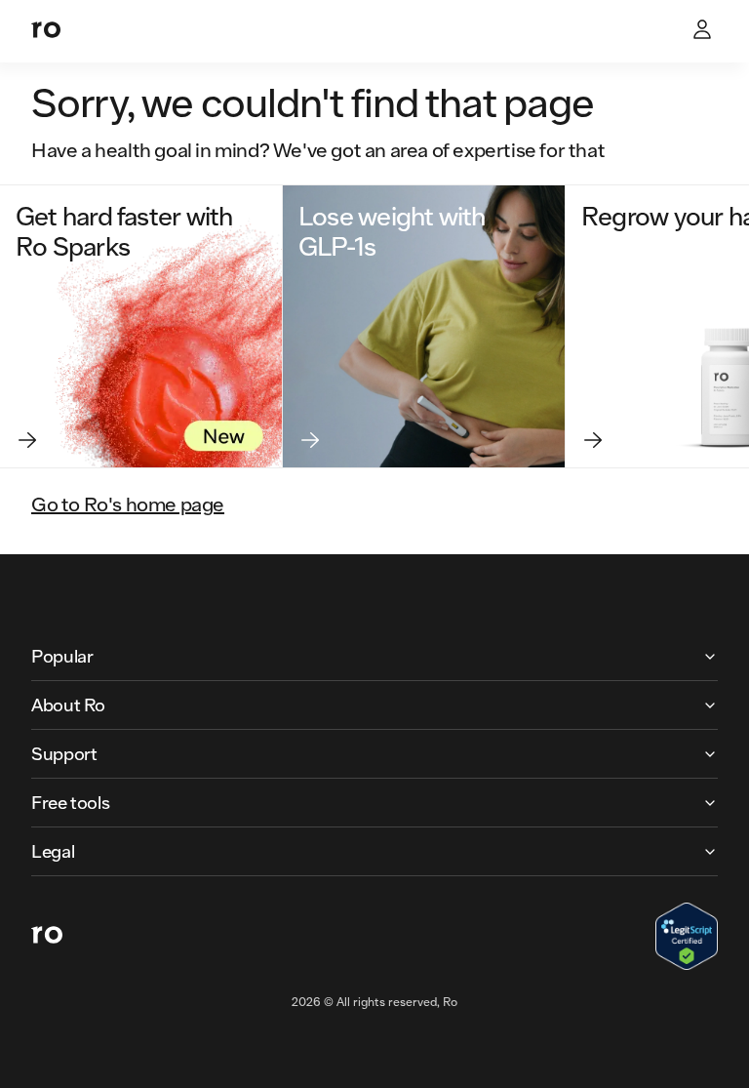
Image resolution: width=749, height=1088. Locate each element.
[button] (374, 656)
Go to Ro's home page (127, 503)
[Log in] (704, 31)
